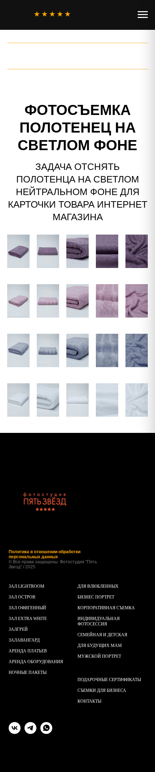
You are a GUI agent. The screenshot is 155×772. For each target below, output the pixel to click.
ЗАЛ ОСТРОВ (22, 597)
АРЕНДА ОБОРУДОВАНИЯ (36, 661)
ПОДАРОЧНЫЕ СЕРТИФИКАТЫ (109, 679)
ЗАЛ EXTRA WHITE (28, 618)
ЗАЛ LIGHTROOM (26, 586)
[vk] (15, 732)
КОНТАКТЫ (89, 701)
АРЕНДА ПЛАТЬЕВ (28, 650)
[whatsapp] (46, 732)
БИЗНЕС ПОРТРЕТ (96, 597)
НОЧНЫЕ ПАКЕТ (26, 672)
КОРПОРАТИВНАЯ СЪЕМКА (106, 607)
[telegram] (30, 732)
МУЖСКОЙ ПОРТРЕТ (99, 656)
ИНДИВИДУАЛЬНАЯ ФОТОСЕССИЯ (99, 621)
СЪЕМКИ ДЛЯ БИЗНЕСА (102, 690)
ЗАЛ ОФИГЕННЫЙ (27, 607)
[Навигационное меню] (143, 14)
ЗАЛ (13, 629)
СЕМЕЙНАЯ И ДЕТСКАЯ (102, 634)
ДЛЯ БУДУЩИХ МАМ (100, 645)
